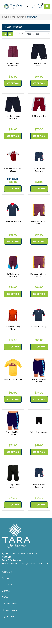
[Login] (32, 6)
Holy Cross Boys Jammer (39, 64)
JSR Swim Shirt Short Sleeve (13, 169)
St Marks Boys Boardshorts (13, 64)
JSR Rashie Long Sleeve (13, 327)
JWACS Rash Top (13, 221)
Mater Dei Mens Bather (13, 433)
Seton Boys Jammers (39, 432)
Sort (21, 34)
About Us (7, 572)
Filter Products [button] (13, 26)
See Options (13, 83)
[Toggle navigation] (47, 6)
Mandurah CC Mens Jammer (39, 275)
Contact (6, 591)
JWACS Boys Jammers (39, 169)
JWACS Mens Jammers (39, 485)
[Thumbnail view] (5, 33)
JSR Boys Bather (39, 116)
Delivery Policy (9, 610)
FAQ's (5, 597)
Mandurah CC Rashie (13, 379)
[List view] (10, 33)
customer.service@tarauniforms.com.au (29, 563)
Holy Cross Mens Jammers (13, 117)
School (5, 578)
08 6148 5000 (13, 560)
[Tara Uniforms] (13, 6)
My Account (8, 616)
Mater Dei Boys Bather (39, 380)
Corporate (7, 584)
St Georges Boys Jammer (13, 485)
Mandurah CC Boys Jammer (39, 222)
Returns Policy (9, 603)
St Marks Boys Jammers (13, 275)
